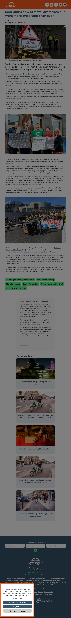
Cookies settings (17, 611)
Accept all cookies (17, 602)
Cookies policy (17, 598)
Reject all (17, 607)
